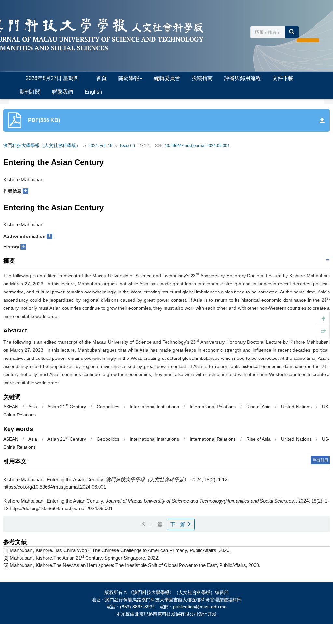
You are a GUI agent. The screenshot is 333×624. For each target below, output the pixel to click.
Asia (32, 406)
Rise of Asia (258, 406)
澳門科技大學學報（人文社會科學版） (42, 145)
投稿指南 (202, 78)
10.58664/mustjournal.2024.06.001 (197, 145)
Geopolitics (108, 406)
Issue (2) (127, 145)
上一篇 (154, 524)
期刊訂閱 (30, 92)
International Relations (213, 406)
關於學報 (128, 78)
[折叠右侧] (323, 331)
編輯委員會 (167, 78)
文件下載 (283, 78)
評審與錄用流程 (242, 78)
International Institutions (154, 406)
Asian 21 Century (66, 406)
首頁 (101, 78)
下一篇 (178, 524)
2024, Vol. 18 (100, 145)
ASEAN (10, 406)
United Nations (296, 406)
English (93, 92)
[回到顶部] (323, 318)
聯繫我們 (62, 92)
